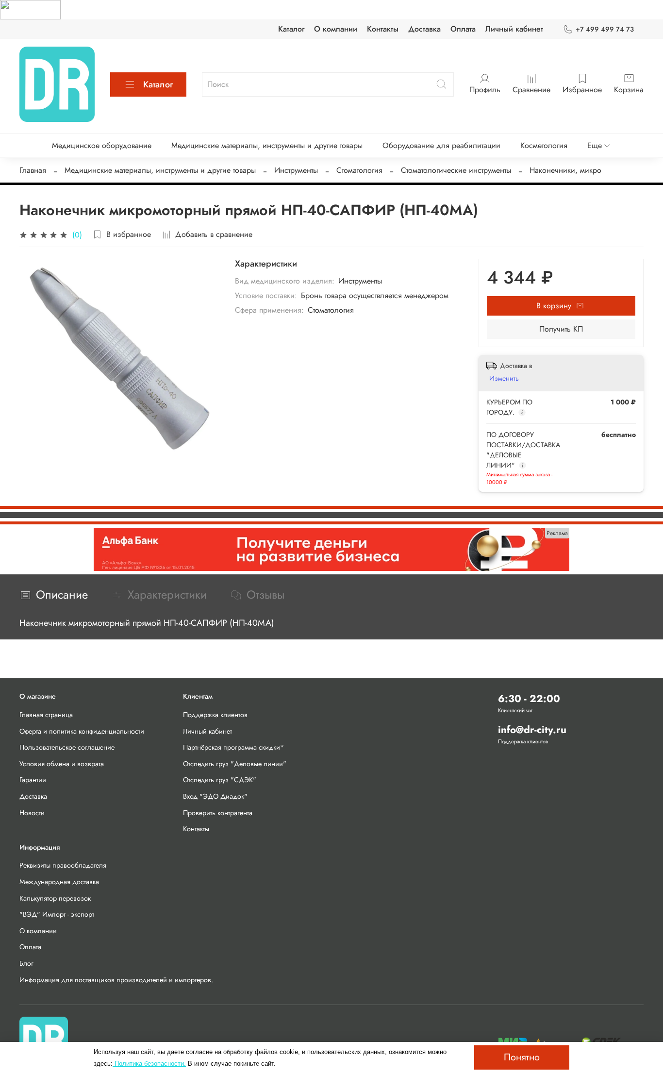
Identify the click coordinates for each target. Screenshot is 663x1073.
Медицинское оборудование (101, 145)
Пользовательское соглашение (67, 747)
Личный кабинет (514, 28)
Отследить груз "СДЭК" (219, 780)
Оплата (463, 28)
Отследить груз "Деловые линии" (234, 764)
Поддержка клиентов (215, 715)
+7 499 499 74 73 (605, 29)
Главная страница (46, 715)
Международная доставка (59, 882)
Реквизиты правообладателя (62, 865)
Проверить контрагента (217, 813)
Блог (26, 963)
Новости (32, 813)
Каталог (291, 28)
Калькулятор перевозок (55, 898)
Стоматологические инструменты (456, 170)
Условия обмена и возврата (61, 764)
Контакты (382, 28)
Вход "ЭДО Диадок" (215, 796)
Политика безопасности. (149, 1063)
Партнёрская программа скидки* (233, 747)
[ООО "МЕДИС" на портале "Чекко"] (30, 9)
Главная (32, 170)
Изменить (504, 378)
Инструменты (296, 170)
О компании (335, 28)
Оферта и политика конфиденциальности (81, 731)
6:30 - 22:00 (529, 698)
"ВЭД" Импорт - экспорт (56, 914)
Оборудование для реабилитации (441, 145)
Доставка (424, 28)
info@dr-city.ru (532, 729)
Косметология (543, 145)
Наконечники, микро (565, 170)
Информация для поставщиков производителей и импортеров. (116, 980)
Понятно (522, 1057)
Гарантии (32, 780)
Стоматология (359, 170)
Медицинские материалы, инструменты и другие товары (267, 145)
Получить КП (561, 329)
